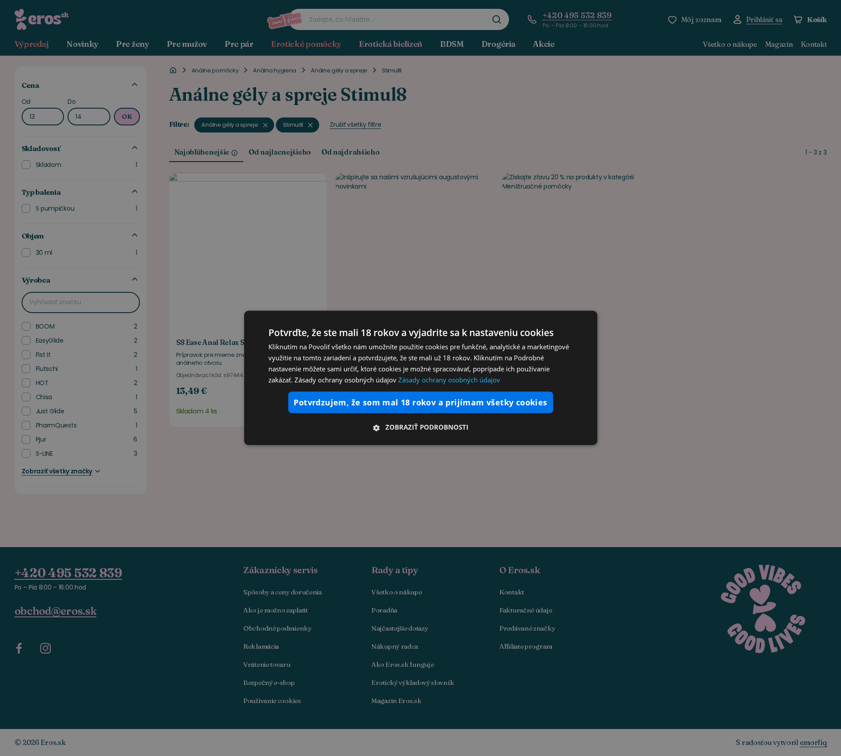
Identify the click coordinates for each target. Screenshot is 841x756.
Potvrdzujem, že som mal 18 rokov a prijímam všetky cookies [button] (420, 402)
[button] (420, 427)
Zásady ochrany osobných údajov (449, 379)
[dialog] (420, 378)
